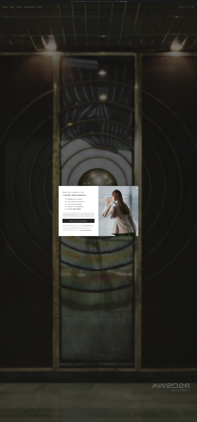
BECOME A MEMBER (78, 221)
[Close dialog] (136, 188)
